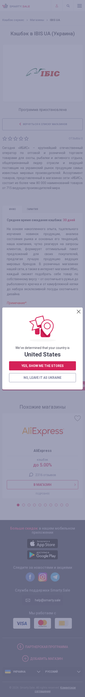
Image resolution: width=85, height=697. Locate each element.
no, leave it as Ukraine (42, 377)
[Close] (78, 311)
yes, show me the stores (43, 366)
